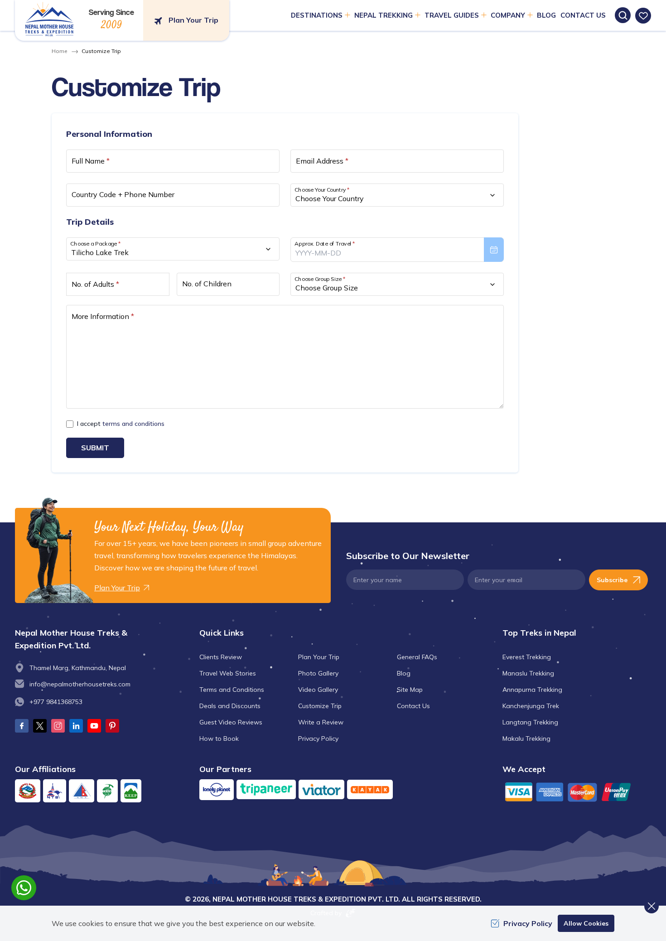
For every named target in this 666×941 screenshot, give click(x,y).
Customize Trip (320, 706)
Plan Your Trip (318, 657)
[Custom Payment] (577, 791)
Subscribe (612, 580)
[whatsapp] (23, 887)
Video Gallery (318, 689)
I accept (120, 424)
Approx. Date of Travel (324, 243)
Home (59, 51)
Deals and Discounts (230, 706)
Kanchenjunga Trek (530, 706)
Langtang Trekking (530, 722)
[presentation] (397, 249)
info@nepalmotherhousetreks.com (79, 684)
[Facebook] (22, 726)
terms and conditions (133, 424)
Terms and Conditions (231, 689)
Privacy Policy (318, 738)
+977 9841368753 (55, 702)
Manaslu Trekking (528, 673)
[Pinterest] (112, 726)
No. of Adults (95, 284)
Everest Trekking (526, 657)
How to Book (219, 738)
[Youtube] (94, 726)
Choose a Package (95, 243)
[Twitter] (40, 726)
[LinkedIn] (76, 726)
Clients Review (220, 657)
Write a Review (320, 722)
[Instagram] (58, 726)
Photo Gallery (318, 673)
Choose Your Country (322, 189)
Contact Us (583, 15)
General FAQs (417, 657)
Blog (546, 15)
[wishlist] (643, 16)
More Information (103, 316)
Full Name (91, 160)
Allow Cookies (586, 923)
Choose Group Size (319, 278)
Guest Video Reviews (230, 722)
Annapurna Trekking (532, 689)
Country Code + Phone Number (123, 194)
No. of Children (207, 283)
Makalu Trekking (526, 738)
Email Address (322, 160)
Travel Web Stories (227, 673)
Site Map (410, 689)
